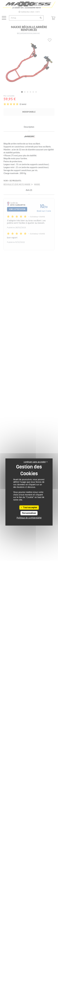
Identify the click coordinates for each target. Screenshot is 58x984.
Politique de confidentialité (29, 518)
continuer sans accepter (35, 462)
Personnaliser (29, 513)
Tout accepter (30, 507)
